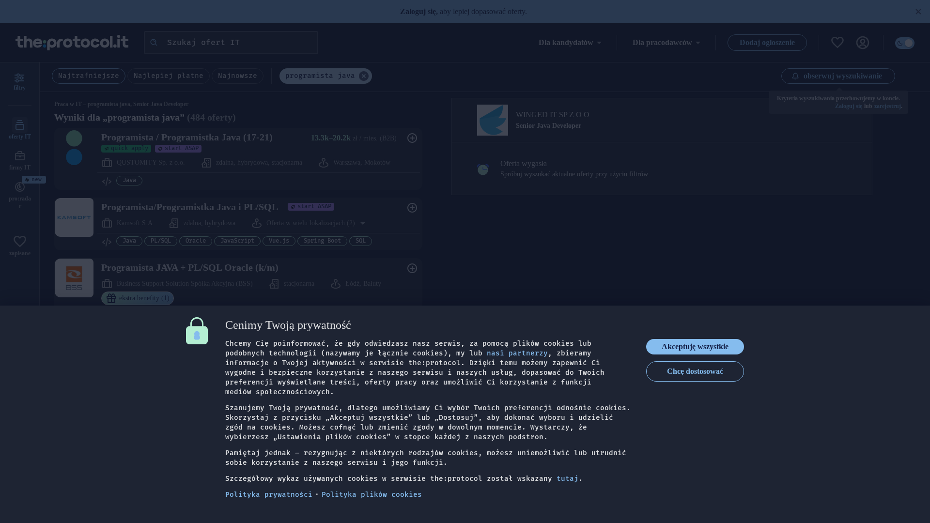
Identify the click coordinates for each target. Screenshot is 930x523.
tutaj (567, 479)
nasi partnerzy (517, 353)
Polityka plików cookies (372, 495)
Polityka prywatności (268, 495)
